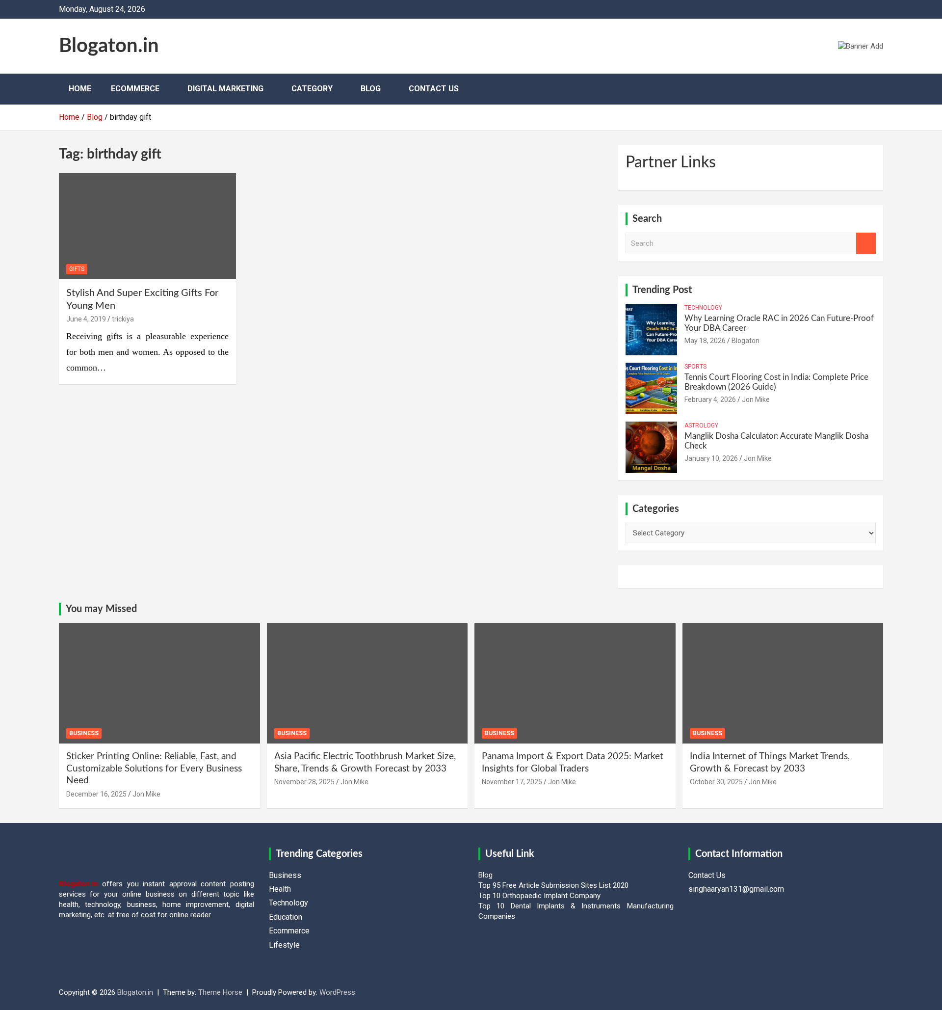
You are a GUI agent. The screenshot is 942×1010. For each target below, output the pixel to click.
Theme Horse (220, 992)
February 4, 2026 (710, 399)
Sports (695, 366)
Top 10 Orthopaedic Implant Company (539, 895)
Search (866, 244)
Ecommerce (135, 88)
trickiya (123, 319)
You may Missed (101, 609)
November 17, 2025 (512, 782)
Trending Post (662, 290)
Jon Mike (756, 399)
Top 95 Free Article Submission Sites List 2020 (553, 885)
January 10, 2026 (711, 458)
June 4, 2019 (86, 319)
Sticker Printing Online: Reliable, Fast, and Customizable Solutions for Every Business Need (154, 768)
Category (312, 88)
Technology (703, 307)
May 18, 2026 (705, 341)
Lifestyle (284, 945)
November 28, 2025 (304, 782)
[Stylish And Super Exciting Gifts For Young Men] (147, 226)
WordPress (337, 992)
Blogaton (745, 341)
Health (280, 889)
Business (84, 733)
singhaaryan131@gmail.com (736, 889)
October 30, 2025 (716, 782)
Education (285, 917)
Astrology (701, 425)
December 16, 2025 (96, 794)
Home (80, 88)
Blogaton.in (109, 46)
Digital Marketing (225, 88)
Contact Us (434, 88)
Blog (371, 88)
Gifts (76, 269)
